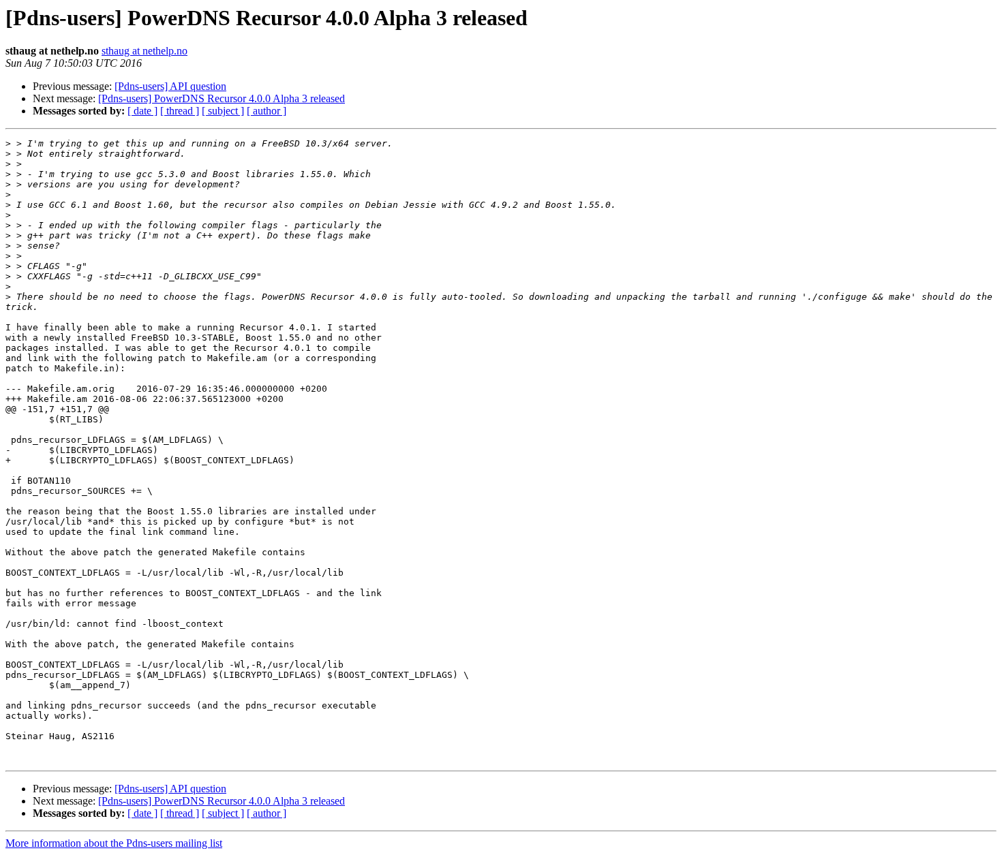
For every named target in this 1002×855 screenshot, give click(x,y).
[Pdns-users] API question (170, 86)
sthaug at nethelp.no (144, 51)
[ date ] (142, 110)
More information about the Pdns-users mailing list (113, 843)
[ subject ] (223, 110)
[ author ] (266, 110)
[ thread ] (179, 110)
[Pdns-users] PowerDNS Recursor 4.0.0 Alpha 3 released (221, 98)
